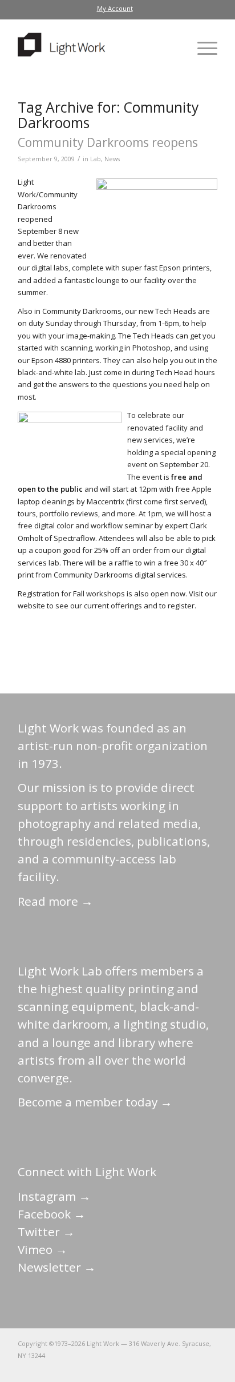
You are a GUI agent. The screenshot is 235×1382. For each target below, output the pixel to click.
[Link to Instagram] (157, 1367)
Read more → (55, 901)
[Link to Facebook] (140, 1367)
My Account (115, 8)
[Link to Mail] (106, 1367)
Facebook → (52, 1214)
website (31, 605)
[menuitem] (115, 8)
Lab (95, 159)
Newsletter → (57, 1267)
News (112, 159)
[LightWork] (97, 48)
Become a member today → (95, 1102)
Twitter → (46, 1232)
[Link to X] (123, 1367)
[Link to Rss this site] (208, 1367)
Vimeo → (42, 1249)
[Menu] (201, 48)
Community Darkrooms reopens (108, 142)
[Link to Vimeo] (174, 1367)
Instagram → (54, 1196)
